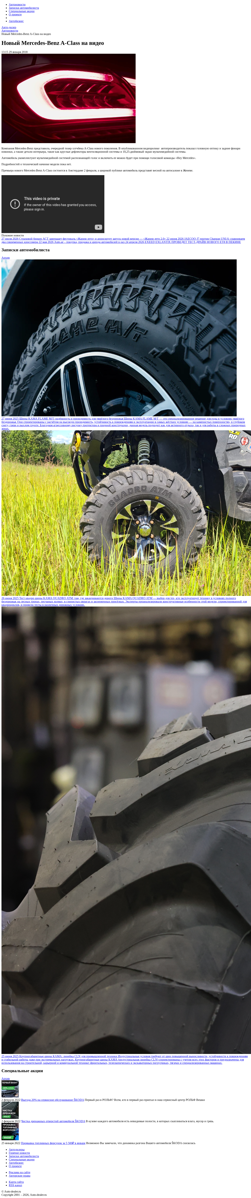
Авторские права (19, 1175)
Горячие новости (19, 1152)
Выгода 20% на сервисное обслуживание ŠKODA (52, 1099)
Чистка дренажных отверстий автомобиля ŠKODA (53, 1121)
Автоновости (17, 4)
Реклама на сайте (19, 1172)
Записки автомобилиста (24, 7)
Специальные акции (22, 11)
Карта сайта (16, 1181)
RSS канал (15, 1185)
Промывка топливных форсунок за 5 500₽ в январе (53, 1143)
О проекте (15, 14)
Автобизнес (16, 21)
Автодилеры (17, 1149)
